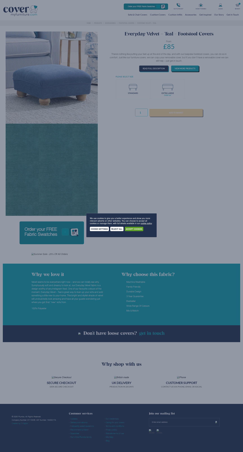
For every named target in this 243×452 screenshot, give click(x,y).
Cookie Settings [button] (99, 229)
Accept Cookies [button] (134, 229)
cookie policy (146, 223)
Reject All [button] (116, 229)
